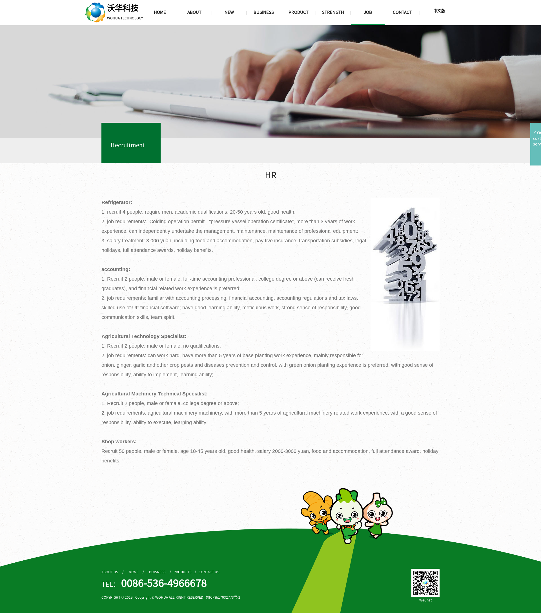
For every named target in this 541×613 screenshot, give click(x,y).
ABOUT (194, 12)
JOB (368, 12)
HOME (160, 12)
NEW (229, 12)
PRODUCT (299, 12)
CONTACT (402, 12)
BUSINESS (264, 12)
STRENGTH (333, 12)
